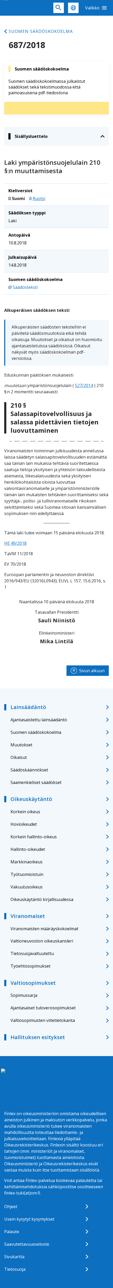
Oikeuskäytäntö (31, 799)
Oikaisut (19, 757)
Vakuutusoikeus (27, 887)
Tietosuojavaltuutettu (32, 953)
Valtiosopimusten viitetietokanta (43, 1020)
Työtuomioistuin (27, 874)
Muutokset (21, 745)
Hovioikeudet (24, 824)
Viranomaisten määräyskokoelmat (44, 929)
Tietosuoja (14, 1269)
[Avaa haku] (58, 8)
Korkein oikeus (25, 812)
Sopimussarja (24, 995)
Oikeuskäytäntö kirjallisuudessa (42, 899)
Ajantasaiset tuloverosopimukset (43, 1008)
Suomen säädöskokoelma (41, 31)
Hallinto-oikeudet (28, 849)
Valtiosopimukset (33, 982)
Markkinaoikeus (27, 862)
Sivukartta (14, 1257)
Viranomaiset (28, 916)
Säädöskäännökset (29, 770)
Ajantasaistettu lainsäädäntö (39, 720)
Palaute (11, 1231)
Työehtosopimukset (30, 966)
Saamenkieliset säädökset (36, 782)
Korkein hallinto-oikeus (34, 837)
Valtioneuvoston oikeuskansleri (42, 941)
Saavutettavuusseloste (26, 1244)
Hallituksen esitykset (38, 1037)
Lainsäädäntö (28, 707)
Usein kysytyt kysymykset (29, 1219)
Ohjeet (10, 1206)
